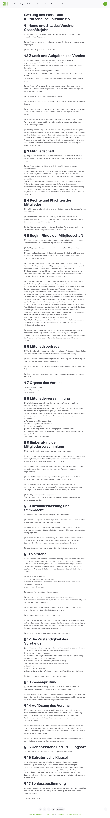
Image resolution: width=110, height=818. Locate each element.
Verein (47, 4)
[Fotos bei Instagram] (53, 809)
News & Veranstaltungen (17, 4)
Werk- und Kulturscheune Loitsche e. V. (41, 814)
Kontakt (64, 4)
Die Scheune (30, 4)
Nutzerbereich (55, 4)
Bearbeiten (61, 814)
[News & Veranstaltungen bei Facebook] (49, 809)
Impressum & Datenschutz (73, 814)
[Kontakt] (40, 809)
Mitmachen (40, 4)
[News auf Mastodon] (44, 809)
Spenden (61, 809)
